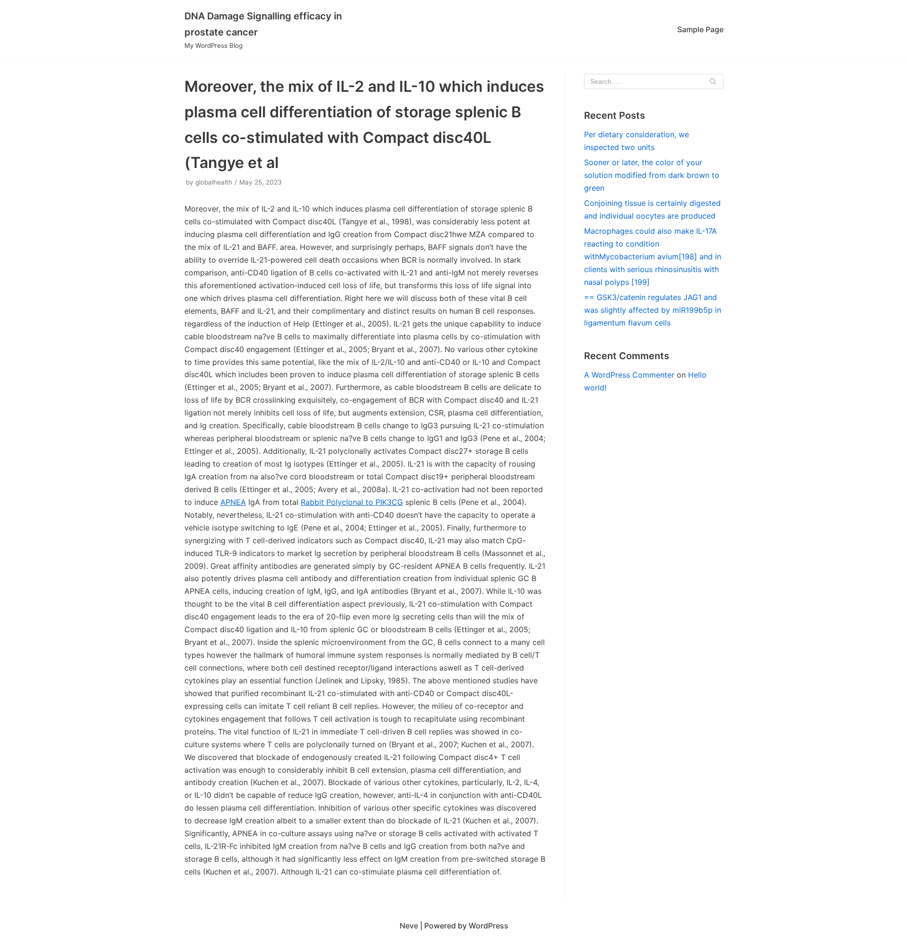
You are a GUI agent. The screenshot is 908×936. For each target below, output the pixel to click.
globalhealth (213, 182)
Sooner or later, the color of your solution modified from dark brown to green (651, 175)
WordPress (488, 925)
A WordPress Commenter (629, 375)
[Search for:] (654, 81)
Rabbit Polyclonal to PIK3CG (352, 502)
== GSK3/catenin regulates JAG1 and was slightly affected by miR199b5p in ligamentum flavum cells (652, 309)
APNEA (233, 502)
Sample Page (700, 29)
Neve (409, 925)
